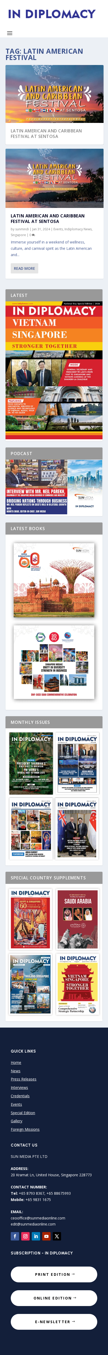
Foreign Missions (25, 1129)
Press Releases (23, 1079)
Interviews (19, 1087)
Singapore (18, 235)
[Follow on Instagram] (25, 1236)
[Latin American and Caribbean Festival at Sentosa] (55, 178)
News (15, 1070)
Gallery (16, 1120)
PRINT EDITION (52, 1274)
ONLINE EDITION (53, 1298)
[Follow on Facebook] (15, 1236)
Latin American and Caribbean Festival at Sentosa (46, 133)
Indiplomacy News (78, 229)
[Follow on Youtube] (46, 1236)
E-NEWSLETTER (53, 1321)
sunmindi (22, 229)
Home (16, 1062)
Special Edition (23, 1112)
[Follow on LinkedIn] (36, 1236)
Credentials (20, 1095)
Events (58, 229)
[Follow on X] (57, 1236)
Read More (24, 268)
